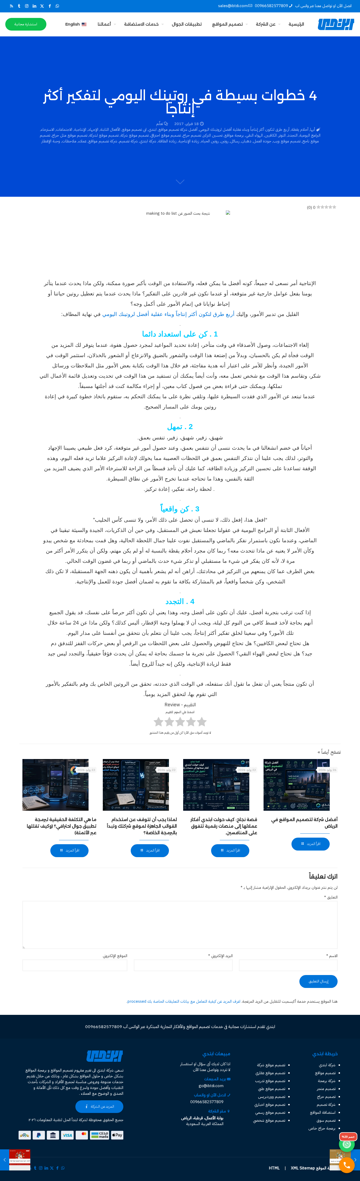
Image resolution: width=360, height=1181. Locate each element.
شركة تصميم (128, 141)
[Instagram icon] (27, 6)
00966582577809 (271, 6)
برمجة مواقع (234, 135)
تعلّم (159, 124)
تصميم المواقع (62, 1070)
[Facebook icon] (50, 6)
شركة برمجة (326, 1081)
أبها (312, 129)
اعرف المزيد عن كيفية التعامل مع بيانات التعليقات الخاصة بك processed (183, 1001)
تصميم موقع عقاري (270, 1073)
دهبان (246, 141)
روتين (224, 141)
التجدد (293, 135)
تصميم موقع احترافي (165, 135)
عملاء (82, 141)
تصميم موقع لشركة (104, 135)
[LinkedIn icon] (34, 6)
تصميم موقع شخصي (269, 1120)
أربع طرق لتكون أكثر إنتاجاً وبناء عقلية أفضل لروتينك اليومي (244, 129)
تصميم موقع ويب (286, 141)
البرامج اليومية (309, 135)
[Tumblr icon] (19, 6)
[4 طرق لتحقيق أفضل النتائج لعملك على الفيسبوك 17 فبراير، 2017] (355, 1159)
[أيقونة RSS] (11, 6)
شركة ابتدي (148, 141)
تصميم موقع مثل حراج (69, 135)
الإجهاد (93, 129)
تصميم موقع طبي (271, 1089)
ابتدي (152, 129)
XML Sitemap (303, 1168)
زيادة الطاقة (167, 141)
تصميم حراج (192, 135)
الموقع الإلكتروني (115, 956)
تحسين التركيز (212, 135)
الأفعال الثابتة (110, 129)
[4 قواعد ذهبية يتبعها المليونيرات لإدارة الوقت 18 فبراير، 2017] (4, 1159)
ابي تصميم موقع (134, 129)
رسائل (235, 141)
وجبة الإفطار (50, 141)
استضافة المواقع (322, 1112)
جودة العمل (262, 141)
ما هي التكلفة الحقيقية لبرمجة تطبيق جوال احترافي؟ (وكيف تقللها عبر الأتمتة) (61, 826)
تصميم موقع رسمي (270, 1112)
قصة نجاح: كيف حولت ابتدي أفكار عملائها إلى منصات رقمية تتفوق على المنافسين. (224, 826)
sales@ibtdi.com (233, 6)
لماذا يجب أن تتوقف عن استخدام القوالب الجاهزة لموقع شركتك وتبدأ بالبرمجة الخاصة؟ (142, 826)
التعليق (331, 897)
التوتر (282, 135)
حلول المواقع (90, 1076)
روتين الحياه (210, 141)
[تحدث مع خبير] (347, 1165)
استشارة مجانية (25, 24)
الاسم (332, 956)
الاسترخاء (47, 129)
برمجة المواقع (36, 1070)
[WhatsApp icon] (57, 6)
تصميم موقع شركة (134, 135)
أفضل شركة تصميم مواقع (177, 129)
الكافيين (271, 135)
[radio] (202, 722)
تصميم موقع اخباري (269, 1104)
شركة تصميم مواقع (102, 141)
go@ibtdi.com (211, 1086)
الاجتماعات (64, 129)
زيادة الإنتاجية (188, 141)
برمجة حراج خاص (321, 1128)
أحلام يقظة (299, 129)
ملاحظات (69, 141)
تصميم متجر (326, 1089)
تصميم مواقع (325, 1073)
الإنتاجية (80, 129)
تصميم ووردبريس (271, 1097)
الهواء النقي (254, 135)
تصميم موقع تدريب (270, 1081)
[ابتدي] (336, 24)
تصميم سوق (326, 1120)
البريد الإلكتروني (220, 956)
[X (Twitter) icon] (42, 6)
